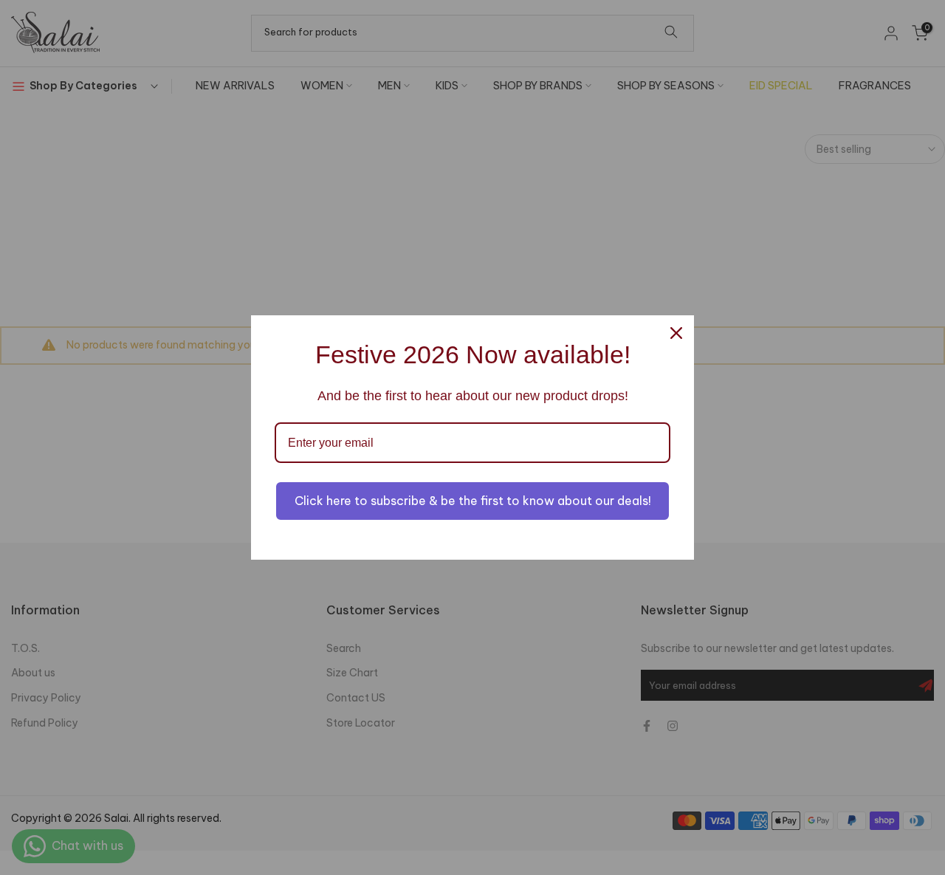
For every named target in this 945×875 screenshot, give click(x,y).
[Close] (676, 333)
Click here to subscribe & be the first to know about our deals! (473, 500)
